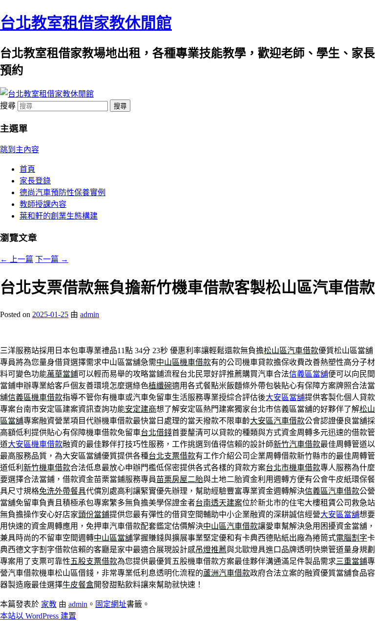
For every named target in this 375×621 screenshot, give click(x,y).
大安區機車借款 (35, 444)
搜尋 (8, 105)
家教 (49, 604)
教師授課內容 (43, 204)
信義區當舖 (308, 374)
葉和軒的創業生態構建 (59, 216)
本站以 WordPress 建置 (38, 616)
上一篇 (16, 259)
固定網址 (110, 604)
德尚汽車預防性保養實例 (62, 192)
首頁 (27, 169)
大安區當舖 (285, 397)
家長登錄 (35, 181)
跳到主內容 (19, 149)
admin (89, 314)
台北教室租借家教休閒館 (86, 23)
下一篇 (51, 259)
